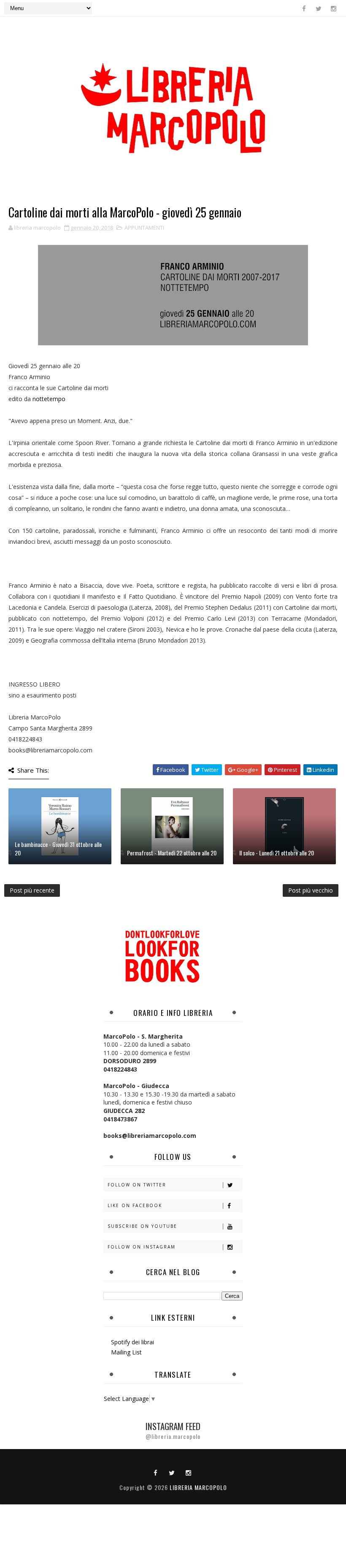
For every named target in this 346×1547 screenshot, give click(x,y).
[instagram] (333, 8)
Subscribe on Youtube (142, 1226)
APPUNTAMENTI (144, 227)
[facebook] (303, 8)
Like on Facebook (135, 1205)
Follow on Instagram (142, 1247)
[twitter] (318, 8)
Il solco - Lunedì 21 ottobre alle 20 (276, 852)
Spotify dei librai (132, 1342)
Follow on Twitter (137, 1185)
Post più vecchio (310, 890)
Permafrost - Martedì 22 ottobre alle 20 (171, 852)
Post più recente (32, 890)
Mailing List (126, 1352)
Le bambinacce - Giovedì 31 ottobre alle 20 (58, 848)
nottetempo (48, 399)
